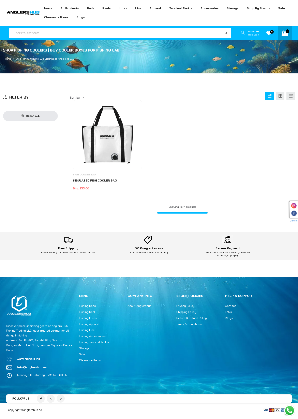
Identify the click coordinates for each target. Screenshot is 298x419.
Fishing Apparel (89, 324)
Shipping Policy (186, 312)
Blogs (80, 17)
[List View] (290, 96)
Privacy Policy (185, 306)
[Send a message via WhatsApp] (289, 410)
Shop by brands (258, 8)
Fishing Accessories (92, 336)
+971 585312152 (28, 359)
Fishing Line (87, 330)
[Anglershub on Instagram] (51, 399)
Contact (230, 306)
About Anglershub (139, 306)
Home (48, 8)
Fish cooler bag (84, 174)
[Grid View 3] (269, 96)
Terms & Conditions (189, 324)
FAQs (228, 312)
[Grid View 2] (280, 96)
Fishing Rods (87, 306)
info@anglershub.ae (32, 367)
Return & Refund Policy (191, 318)
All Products (69, 8)
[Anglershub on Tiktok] (61, 398)
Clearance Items (56, 17)
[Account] (242, 33)
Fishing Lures (88, 318)
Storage (84, 348)
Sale (281, 8)
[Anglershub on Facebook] (41, 399)
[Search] (226, 33)
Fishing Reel (87, 312)
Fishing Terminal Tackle (94, 342)
